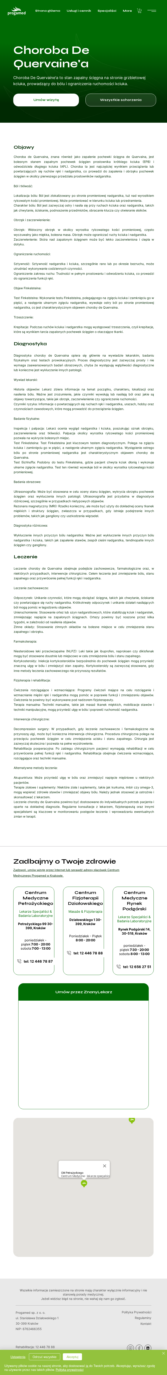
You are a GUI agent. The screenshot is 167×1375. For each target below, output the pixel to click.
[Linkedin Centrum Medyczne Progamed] (147, 1348)
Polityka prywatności (70, 1369)
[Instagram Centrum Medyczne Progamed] (130, 1348)
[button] (139, 10)
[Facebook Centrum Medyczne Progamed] (139, 1348)
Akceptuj (72, 1357)
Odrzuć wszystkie (45, 1357)
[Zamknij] (163, 1354)
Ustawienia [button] (17, 1357)
